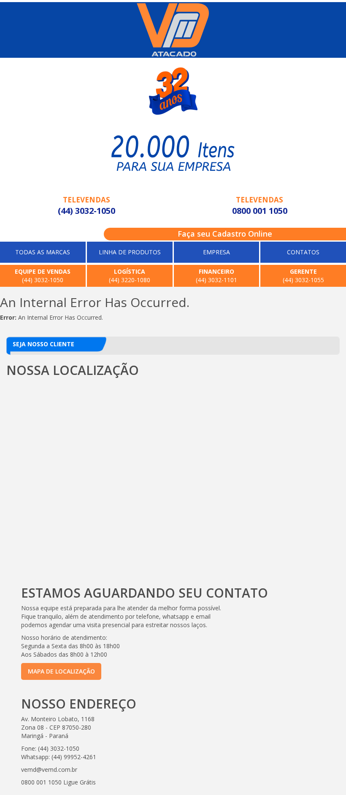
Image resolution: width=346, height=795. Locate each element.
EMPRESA (216, 252)
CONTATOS (303, 252)
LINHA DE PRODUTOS (130, 252)
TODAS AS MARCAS (42, 252)
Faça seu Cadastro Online (225, 234)
